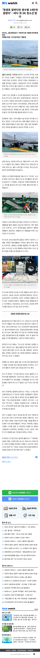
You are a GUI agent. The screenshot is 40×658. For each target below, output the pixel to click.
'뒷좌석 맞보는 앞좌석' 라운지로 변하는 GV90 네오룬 (20, 545)
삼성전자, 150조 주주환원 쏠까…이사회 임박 (18, 595)
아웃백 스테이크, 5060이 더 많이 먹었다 (16, 537)
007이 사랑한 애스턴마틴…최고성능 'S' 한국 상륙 (20, 584)
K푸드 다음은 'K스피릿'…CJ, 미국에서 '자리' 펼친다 (20, 548)
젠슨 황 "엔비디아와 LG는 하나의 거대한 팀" (26, 631)
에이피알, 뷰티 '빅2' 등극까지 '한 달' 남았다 (18, 559)
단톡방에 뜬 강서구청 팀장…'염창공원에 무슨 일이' (20, 552)
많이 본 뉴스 (6, 522)
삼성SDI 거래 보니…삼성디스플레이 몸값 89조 (19, 541)
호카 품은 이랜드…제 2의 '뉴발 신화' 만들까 (18, 534)
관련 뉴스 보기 (6, 461)
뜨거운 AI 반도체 (7, 624)
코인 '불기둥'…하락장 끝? (12, 530)
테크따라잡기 (6, 635)
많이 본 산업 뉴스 (7, 566)
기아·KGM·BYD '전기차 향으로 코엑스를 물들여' (19, 602)
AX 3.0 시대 (6, 612)
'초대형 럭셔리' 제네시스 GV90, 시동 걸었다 (18, 577)
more (36, 609)
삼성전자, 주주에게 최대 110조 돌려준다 (17, 588)
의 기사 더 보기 (10, 457)
